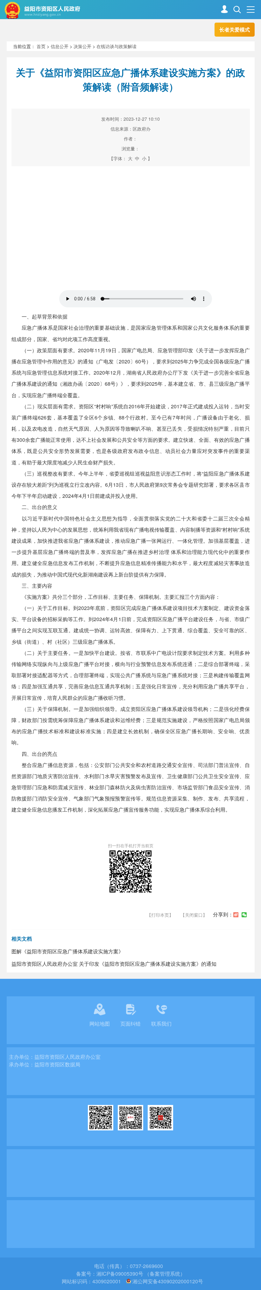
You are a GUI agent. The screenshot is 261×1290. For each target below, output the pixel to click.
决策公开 (82, 46)
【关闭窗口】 (193, 915)
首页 (41, 46)
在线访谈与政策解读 (116, 46)
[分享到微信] (244, 914)
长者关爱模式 (234, 29)
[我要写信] (224, 10)
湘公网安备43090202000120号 (167, 1281)
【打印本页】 (160, 915)
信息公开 (59, 46)
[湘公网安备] (128, 1281)
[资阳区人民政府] (73, 10)
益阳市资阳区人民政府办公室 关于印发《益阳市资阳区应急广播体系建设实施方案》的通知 (113, 963)
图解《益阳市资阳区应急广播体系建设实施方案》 (67, 951)
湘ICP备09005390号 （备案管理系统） (140, 1273)
